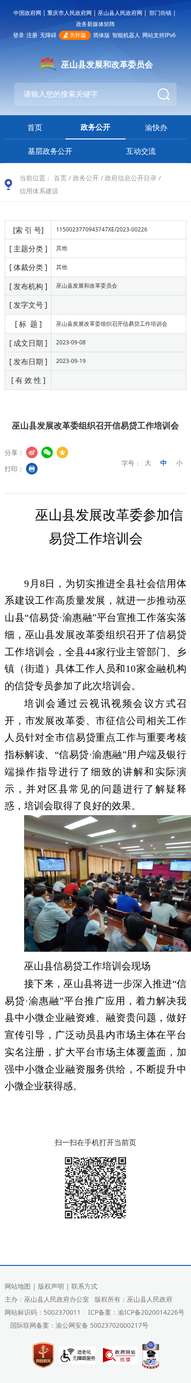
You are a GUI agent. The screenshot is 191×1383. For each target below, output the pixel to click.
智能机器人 (126, 35)
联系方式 (84, 1286)
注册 (32, 35)
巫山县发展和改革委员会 (107, 64)
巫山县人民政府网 (120, 13)
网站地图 (18, 1286)
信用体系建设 (38, 190)
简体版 (101, 35)
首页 (34, 127)
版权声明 (51, 1286)
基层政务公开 (50, 151)
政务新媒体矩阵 (95, 24)
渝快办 (156, 127)
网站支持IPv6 (159, 35)
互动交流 (141, 151)
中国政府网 (27, 13)
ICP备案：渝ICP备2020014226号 (136, 1312)
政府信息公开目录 (131, 177)
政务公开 (95, 127)
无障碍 (48, 35)
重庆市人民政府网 (69, 13)
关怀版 (78, 35)
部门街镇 (160, 13)
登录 (18, 35)
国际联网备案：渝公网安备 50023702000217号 (79, 1325)
